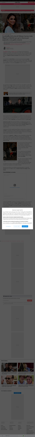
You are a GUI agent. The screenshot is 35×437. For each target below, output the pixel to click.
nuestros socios (14, 211)
